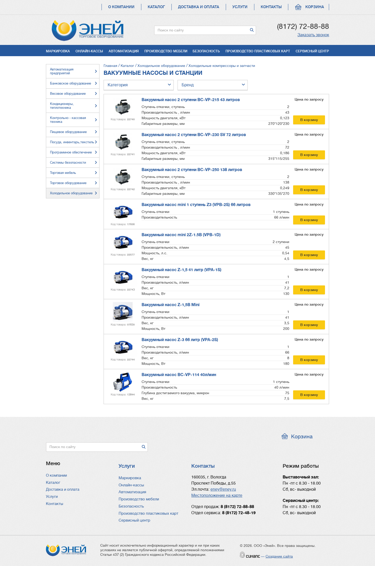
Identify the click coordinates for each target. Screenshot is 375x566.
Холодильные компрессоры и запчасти (222, 66)
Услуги (239, 7)
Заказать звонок (313, 35)
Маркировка (58, 51)
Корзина (314, 7)
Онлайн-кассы (89, 51)
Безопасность (206, 51)
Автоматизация (124, 51)
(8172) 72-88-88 (303, 26)
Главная (110, 66)
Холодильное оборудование (161, 66)
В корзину (309, 120)
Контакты (271, 7)
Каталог (156, 7)
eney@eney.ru (223, 489)
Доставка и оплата (198, 7)
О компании (121, 7)
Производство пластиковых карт (258, 51)
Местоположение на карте (216, 495)
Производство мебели (165, 51)
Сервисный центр (312, 51)
